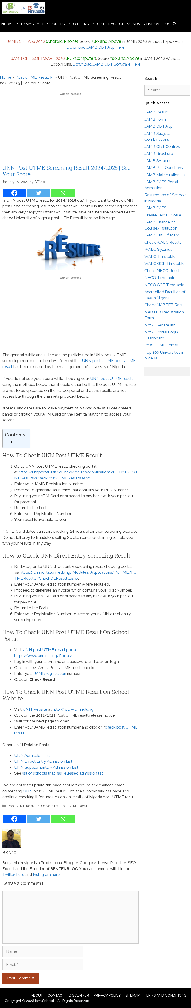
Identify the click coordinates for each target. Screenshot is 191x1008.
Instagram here (46, 874)
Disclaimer (79, 995)
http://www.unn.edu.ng (73, 709)
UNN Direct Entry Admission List (43, 761)
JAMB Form (155, 119)
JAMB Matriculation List (165, 175)
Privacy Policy (107, 995)
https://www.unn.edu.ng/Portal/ (43, 655)
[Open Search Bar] (174, 24)
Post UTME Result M (35, 77)
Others (81, 24)
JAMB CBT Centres (162, 146)
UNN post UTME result (111, 378)
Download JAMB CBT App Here (96, 47)
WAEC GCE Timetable (164, 263)
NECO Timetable (159, 277)
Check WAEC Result (162, 242)
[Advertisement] (70, 130)
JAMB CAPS (155, 208)
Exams (27, 24)
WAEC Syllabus (158, 249)
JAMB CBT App (158, 126)
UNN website (35, 709)
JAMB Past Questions (163, 167)
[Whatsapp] (63, 193)
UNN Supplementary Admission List (46, 767)
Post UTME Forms (161, 345)
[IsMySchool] (25, 8)
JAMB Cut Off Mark (161, 235)
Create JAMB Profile (162, 215)
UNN (28, 791)
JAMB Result (156, 112)
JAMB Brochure (158, 153)
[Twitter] (38, 193)
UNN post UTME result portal (50, 649)
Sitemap (132, 995)
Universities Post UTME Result (65, 806)
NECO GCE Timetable (164, 285)
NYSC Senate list (159, 325)
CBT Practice (110, 24)
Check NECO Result (162, 270)
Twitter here (13, 874)
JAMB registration (50, 673)
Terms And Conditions (165, 995)
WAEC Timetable (160, 256)
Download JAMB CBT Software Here (107, 64)
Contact (56, 995)
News (7, 24)
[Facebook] (14, 193)
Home (5, 77)
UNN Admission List (32, 755)
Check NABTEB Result (165, 305)
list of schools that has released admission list (62, 773)
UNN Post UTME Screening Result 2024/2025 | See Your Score (66, 171)
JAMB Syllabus (157, 160)
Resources (53, 24)
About (37, 995)
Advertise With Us (151, 24)
